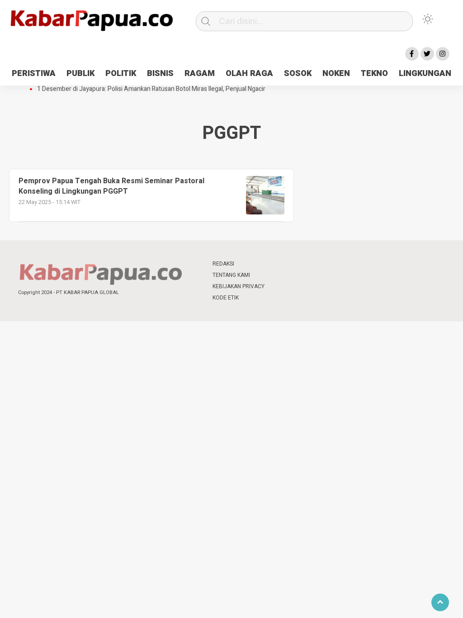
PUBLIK (80, 73)
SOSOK (298, 73)
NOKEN (336, 73)
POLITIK (120, 73)
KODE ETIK (226, 298)
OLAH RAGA (249, 73)
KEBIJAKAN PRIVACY (239, 286)
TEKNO (374, 73)
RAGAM (199, 73)
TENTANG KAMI (231, 275)
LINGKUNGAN (425, 73)
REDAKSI (223, 264)
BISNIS (160, 73)
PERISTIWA (34, 73)
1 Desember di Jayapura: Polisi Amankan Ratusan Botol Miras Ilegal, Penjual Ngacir (151, 89)
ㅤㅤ (291, 264)
